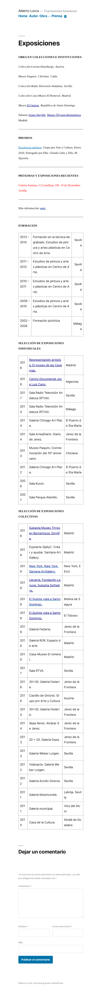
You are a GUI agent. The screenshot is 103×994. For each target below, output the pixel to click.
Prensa (57, 16)
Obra (43, 16)
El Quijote (33, 105)
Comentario (25, 886)
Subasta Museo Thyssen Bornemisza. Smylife (44, 533)
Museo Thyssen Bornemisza (64, 115)
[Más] (65, 16)
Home (23, 16)
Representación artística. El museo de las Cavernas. (45, 365)
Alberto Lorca (28, 11)
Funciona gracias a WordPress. (48, 983)
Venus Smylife (37, 115)
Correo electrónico (62, 926)
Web (20, 942)
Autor (33, 16)
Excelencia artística (29, 147)
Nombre (23, 926)
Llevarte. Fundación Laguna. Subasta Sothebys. (44, 585)
